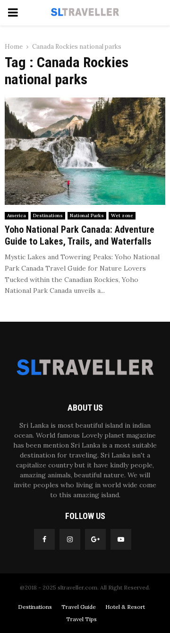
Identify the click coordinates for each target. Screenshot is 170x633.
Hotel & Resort (125, 606)
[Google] (95, 539)
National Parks (87, 215)
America (16, 215)
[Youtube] (120, 539)
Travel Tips (81, 619)
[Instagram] (70, 539)
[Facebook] (44, 539)
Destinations (48, 215)
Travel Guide (78, 606)
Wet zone (122, 215)
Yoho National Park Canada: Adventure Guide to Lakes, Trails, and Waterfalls (79, 235)
